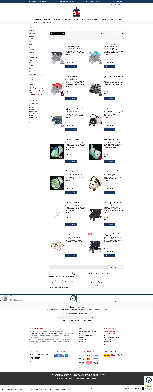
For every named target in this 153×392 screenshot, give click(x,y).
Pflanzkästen (55, 333)
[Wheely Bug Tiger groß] (57, 215)
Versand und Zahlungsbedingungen (35, 110)
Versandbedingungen (97, 377)
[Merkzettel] (119, 4)
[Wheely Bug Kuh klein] (95, 120)
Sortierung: (103, 33)
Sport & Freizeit (33, 47)
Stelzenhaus (80, 286)
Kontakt (31, 115)
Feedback (31, 107)
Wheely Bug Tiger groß (72, 202)
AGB (30, 105)
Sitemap (106, 345)
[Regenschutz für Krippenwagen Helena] (57, 120)
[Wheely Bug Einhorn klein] (57, 152)
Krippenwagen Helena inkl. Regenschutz (112, 234)
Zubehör (31, 44)
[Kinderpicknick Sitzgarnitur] (57, 246)
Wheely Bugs (32, 65)
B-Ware (31, 79)
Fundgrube (32, 49)
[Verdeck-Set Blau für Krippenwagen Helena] (57, 57)
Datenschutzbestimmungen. (83, 313)
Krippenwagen (32, 62)
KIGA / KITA (32, 60)
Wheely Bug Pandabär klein (112, 171)
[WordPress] (66, 355)
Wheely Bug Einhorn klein (73, 139)
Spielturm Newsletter (85, 339)
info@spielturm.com (35, 362)
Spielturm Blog (33, 74)
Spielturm (31, 30)
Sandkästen (32, 36)
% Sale (30, 71)
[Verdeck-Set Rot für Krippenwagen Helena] (57, 89)
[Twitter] (59, 355)
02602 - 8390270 (34, 358)
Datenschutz (32, 113)
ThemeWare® (79, 380)
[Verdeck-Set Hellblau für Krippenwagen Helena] (95, 57)
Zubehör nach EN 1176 (35, 57)
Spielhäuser (32, 39)
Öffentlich (31, 52)
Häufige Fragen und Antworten (87, 331)
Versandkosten (73, 374)
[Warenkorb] (122, 4)
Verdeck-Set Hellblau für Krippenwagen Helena (111, 45)
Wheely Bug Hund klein (111, 139)
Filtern (54, 33)
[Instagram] (62, 355)
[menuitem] (122, 4)
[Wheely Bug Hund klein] (95, 152)
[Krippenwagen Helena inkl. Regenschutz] (95, 246)
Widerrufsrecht (33, 117)
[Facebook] (55, 355)
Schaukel (31, 41)
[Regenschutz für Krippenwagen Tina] (95, 89)
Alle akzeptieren (135, 388)
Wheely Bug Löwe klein (72, 171)
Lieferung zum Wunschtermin (87, 335)
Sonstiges (31, 77)
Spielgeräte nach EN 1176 (36, 55)
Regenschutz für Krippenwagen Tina (113, 77)
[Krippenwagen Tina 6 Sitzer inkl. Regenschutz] (95, 215)
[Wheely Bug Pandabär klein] (95, 183)
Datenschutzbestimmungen (70, 320)
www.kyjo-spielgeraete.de (90, 378)
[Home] (32, 19)
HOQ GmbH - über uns (35, 103)
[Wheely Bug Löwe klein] (57, 183)
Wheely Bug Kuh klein (110, 108)
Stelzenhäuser (32, 33)
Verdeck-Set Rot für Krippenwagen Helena (72, 77)
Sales (30, 68)
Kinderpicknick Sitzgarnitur (73, 234)
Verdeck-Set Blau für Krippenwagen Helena (72, 45)
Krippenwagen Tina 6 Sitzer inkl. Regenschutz (113, 203)
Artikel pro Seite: (110, 37)
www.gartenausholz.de (79, 378)
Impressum (32, 119)
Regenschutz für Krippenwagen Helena (74, 108)
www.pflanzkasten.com (68, 378)
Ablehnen (126, 388)
